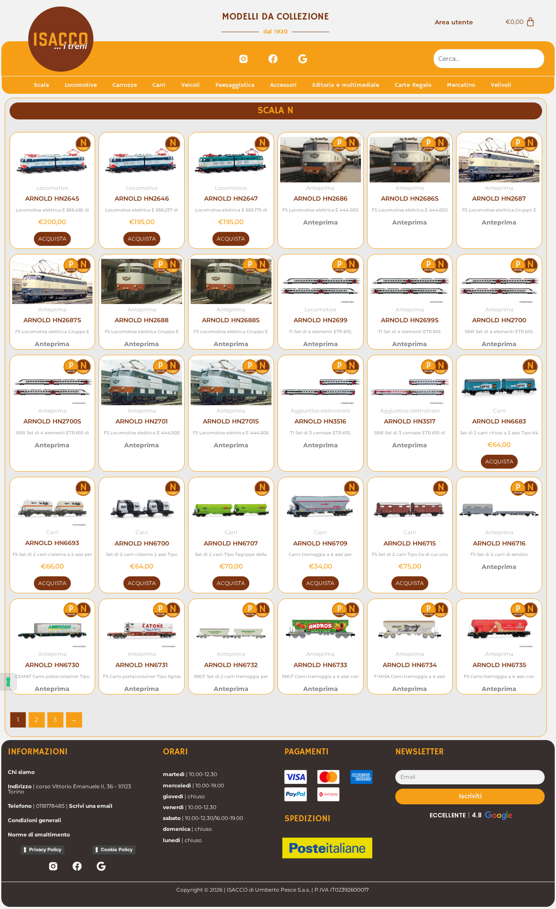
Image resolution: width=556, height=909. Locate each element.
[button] (470, 815)
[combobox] (489, 58)
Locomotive (81, 85)
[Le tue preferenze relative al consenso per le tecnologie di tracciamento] (8, 682)
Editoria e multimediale (345, 85)
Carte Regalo (413, 85)
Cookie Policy (116, 849)
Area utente (454, 22)
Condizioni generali (34, 820)
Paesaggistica (235, 85)
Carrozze (125, 85)
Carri (158, 85)
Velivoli (501, 85)
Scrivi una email (91, 806)
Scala (41, 85)
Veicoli (190, 85)
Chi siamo (21, 772)
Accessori (283, 85)
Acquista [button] (52, 238)
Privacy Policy (45, 849)
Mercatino (461, 85)
